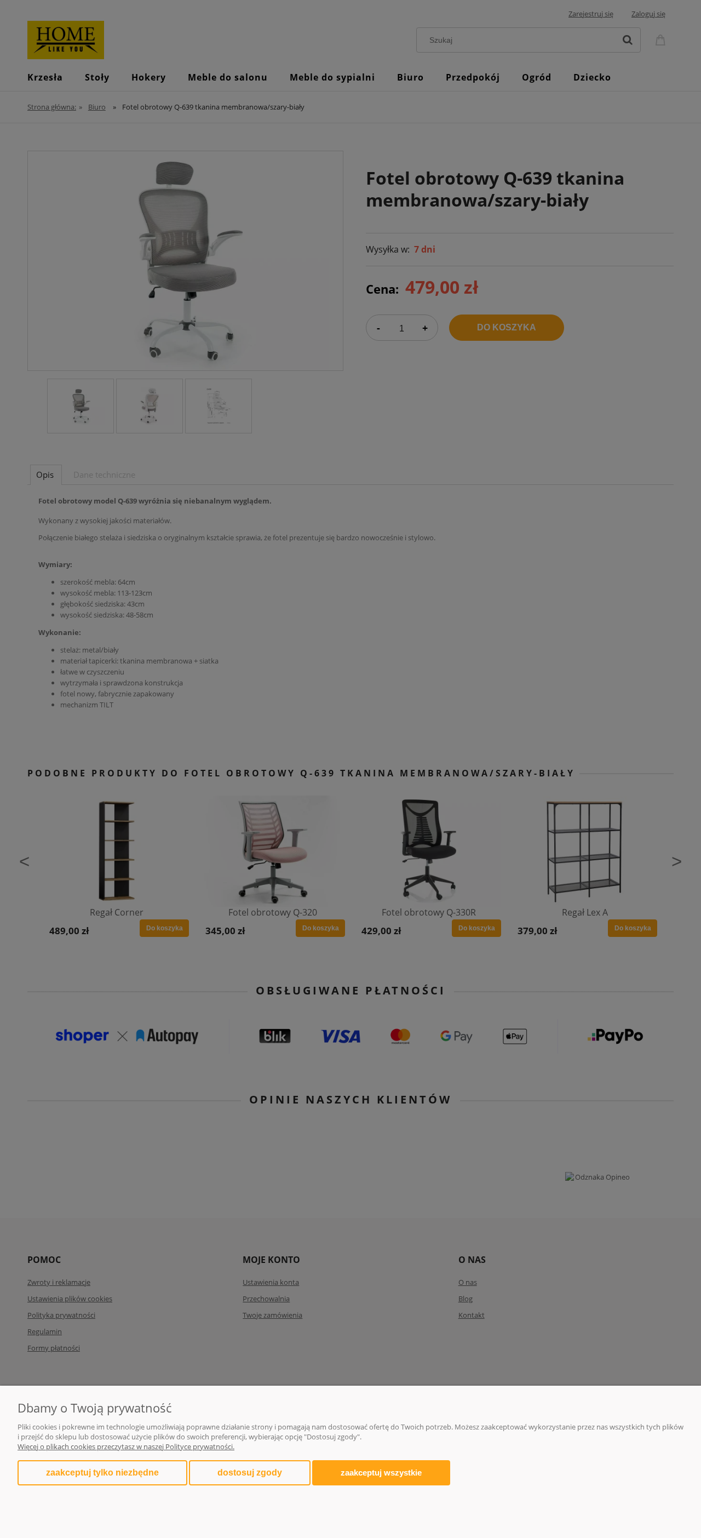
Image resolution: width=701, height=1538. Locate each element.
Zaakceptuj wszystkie (381, 1472)
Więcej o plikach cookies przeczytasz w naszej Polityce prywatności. (126, 1446)
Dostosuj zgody (249, 1472)
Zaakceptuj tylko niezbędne (102, 1472)
